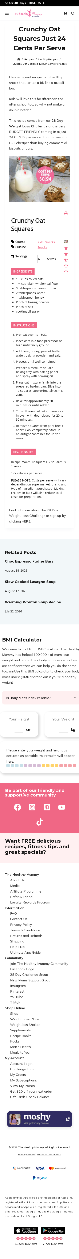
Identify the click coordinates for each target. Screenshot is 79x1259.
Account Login (21, 1063)
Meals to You (19, 1052)
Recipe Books (20, 1036)
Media (15, 885)
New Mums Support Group (30, 980)
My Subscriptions (23, 1080)
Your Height (19, 719)
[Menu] (7, 13)
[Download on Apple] (26, 1230)
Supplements (20, 1030)
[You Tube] (62, 807)
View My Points (22, 1086)
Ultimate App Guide (25, 952)
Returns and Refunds (26, 936)
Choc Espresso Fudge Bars (29, 561)
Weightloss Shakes (25, 1024)
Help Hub (17, 947)
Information (14, 908)
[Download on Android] (53, 1230)
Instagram (18, 986)
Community (14, 958)
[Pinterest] (47, 807)
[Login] (65, 13)
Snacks (50, 242)
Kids (40, 242)
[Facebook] (17, 807)
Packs (15, 1041)
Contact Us (18, 919)
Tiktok (15, 1002)
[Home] (18, 59)
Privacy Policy (21, 924)
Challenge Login (22, 1069)
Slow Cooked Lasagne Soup (30, 582)
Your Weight (63, 719)
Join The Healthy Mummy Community (39, 963)
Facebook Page (22, 969)
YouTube (16, 997)
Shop (14, 1013)
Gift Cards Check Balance (30, 1097)
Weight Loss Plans (24, 1019)
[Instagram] (32, 807)
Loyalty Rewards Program (30, 902)
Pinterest (17, 991)
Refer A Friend (21, 897)
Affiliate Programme (25, 891)
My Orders (18, 1074)
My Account (14, 1058)
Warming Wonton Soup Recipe (33, 602)
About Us (17, 880)
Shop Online (15, 1008)
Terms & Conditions (25, 930)
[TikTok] (39, 822)
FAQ (13, 913)
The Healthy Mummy (22, 874)
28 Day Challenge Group (29, 974)
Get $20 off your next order (31, 1091)
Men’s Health (20, 1047)
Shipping (17, 941)
